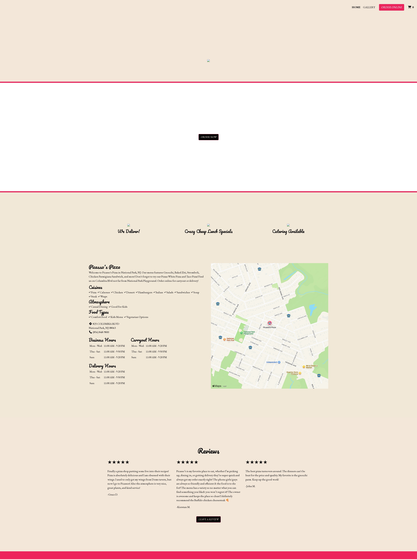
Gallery (369, 7)
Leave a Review (208, 519)
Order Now (208, 137)
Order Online (391, 7)
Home (356, 7)
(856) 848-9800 (101, 332)
